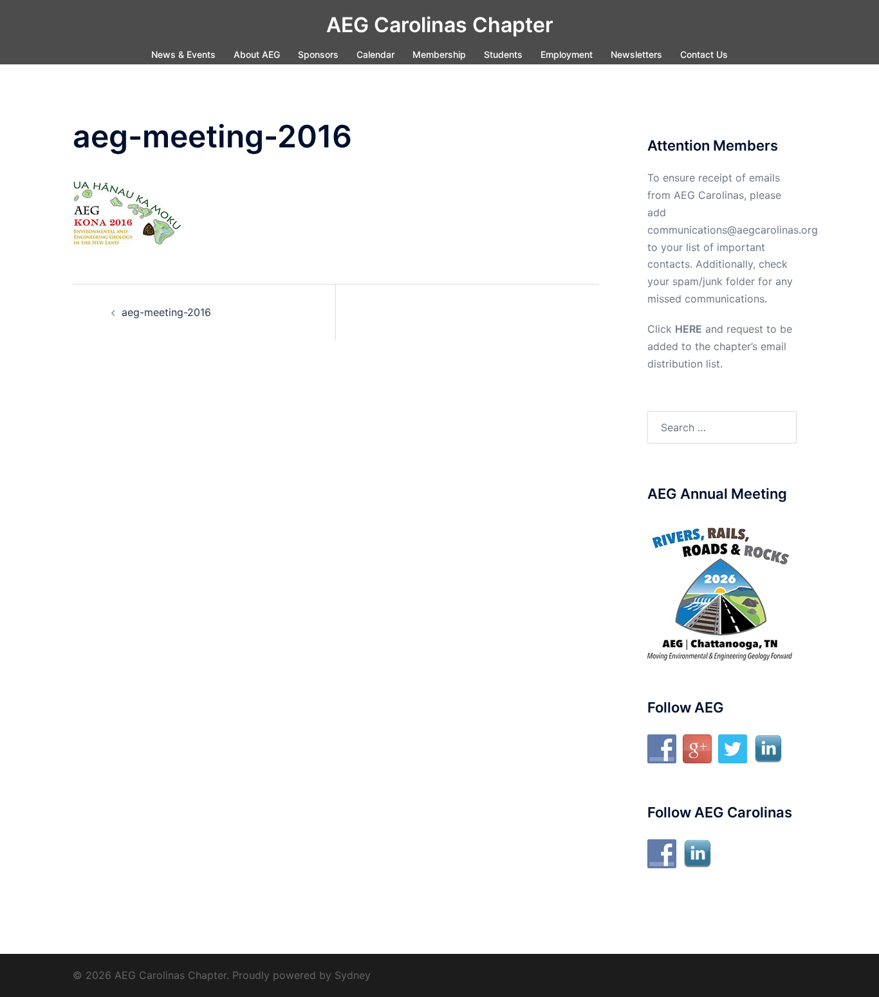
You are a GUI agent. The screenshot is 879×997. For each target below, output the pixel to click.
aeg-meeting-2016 (166, 312)
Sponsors (318, 54)
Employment (567, 54)
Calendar (375, 54)
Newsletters (636, 54)
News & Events (183, 54)
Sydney (353, 975)
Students (503, 54)
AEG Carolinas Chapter (439, 24)
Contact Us (704, 54)
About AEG (257, 54)
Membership (439, 54)
